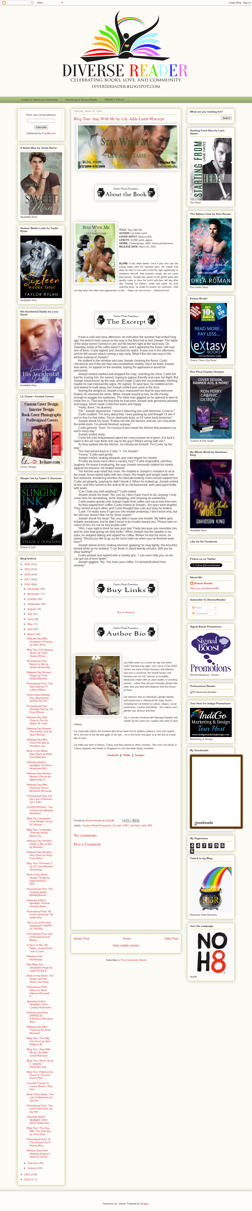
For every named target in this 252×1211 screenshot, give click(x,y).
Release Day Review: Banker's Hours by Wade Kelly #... (39, 776)
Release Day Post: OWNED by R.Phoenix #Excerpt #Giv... (40, 1017)
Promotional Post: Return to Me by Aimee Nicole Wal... (39, 664)
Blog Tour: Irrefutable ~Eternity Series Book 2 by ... (39, 832)
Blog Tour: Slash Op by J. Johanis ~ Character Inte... (40, 1063)
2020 (27, 564)
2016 (27, 584)
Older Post (171, 938)
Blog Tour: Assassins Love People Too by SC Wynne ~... (40, 821)
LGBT (125, 825)
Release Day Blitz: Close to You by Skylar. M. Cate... (38, 720)
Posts (198, 607)
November (33, 593)
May (30, 624)
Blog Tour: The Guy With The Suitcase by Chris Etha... (39, 1131)
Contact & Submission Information (39, 99)
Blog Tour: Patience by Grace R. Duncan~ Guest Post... (40, 1075)
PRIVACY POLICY (115, 99)
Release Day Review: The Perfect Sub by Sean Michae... (39, 731)
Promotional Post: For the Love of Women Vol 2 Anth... (39, 799)
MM (150, 825)
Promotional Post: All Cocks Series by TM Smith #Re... (40, 914)
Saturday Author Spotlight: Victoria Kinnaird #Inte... (38, 903)
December (33, 588)
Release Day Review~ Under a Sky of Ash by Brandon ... (39, 843)
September (34, 603)
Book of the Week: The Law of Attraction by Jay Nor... (40, 1097)
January (32, 1168)
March (31, 634)
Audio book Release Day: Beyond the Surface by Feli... (38, 697)
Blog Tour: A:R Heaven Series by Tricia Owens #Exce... (40, 652)
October (32, 598)
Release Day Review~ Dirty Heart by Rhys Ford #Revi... (39, 855)
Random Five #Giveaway (34, 958)
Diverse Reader (203, 583)
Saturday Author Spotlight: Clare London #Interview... (40, 1004)
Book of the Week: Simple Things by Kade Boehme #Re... (38, 879)
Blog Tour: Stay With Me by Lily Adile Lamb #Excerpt (38, 1052)
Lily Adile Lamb (138, 825)
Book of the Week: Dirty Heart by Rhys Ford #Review (39, 754)
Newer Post (81, 938)
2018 (27, 574)
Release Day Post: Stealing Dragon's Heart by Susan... (38, 1153)
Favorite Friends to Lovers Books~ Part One (39, 1086)
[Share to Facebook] (134, 820)
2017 (27, 579)
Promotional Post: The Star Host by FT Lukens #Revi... (40, 686)
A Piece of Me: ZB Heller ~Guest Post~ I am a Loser (40, 948)
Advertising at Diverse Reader (81, 99)
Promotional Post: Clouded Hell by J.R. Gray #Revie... (40, 709)
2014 (27, 1179)
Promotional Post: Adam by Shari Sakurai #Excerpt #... (38, 991)
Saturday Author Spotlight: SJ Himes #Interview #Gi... (39, 765)
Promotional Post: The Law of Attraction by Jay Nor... (40, 1108)
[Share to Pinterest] (138, 820)
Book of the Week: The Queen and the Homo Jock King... (40, 978)
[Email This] (124, 820)
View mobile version (126, 945)
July (30, 613)
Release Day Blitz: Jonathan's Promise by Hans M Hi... (40, 641)
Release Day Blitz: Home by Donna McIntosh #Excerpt (39, 787)
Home (127, 938)
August (31, 608)
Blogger (144, 1203)
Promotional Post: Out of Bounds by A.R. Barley (39, 937)
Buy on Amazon (126, 612)
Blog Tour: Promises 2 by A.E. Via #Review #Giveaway (40, 866)
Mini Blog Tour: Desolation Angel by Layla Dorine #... (40, 967)
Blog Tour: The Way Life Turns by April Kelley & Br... (38, 1041)
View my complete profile (204, 588)
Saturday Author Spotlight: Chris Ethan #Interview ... (39, 1119)
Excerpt (117, 825)
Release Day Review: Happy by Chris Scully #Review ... (39, 675)
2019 (27, 569)
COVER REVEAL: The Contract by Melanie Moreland (40, 810)
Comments (201, 613)
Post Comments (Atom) (133, 960)
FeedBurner (49, 133)
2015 (27, 1174)
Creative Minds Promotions (96, 825)
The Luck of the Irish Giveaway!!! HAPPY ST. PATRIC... (39, 925)
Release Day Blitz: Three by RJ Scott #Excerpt (39, 1030)
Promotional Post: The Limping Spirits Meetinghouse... (40, 892)
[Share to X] (131, 820)
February (33, 1163)
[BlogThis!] (127, 820)
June (30, 619)
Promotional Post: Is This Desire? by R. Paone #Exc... (39, 1142)
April (30, 629)
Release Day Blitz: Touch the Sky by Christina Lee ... (38, 742)
